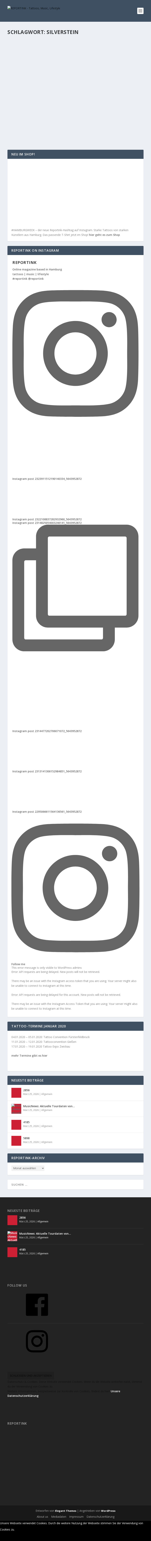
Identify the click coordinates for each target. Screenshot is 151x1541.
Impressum (76, 1516)
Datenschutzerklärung (100, 1516)
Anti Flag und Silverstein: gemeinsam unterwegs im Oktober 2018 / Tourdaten (72, 108)
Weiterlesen (23, 83)
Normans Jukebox (62, 63)
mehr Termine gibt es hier (29, 1055)
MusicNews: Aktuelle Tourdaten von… (49, 1106)
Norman (20, 63)
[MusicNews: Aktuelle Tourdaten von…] (16, 1109)
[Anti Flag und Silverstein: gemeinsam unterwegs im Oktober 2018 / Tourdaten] (75, 98)
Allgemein (49, 117)
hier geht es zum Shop (104, 235)
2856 (26, 1090)
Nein (29, 1529)
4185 (26, 1122)
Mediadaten (58, 1516)
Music (47, 63)
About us (42, 1516)
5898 (26, 1138)
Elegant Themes (65, 1511)
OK (19, 1529)
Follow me (18, 964)
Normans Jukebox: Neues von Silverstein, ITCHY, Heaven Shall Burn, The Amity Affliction (72, 55)
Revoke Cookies (14, 1537)
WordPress (108, 1511)
